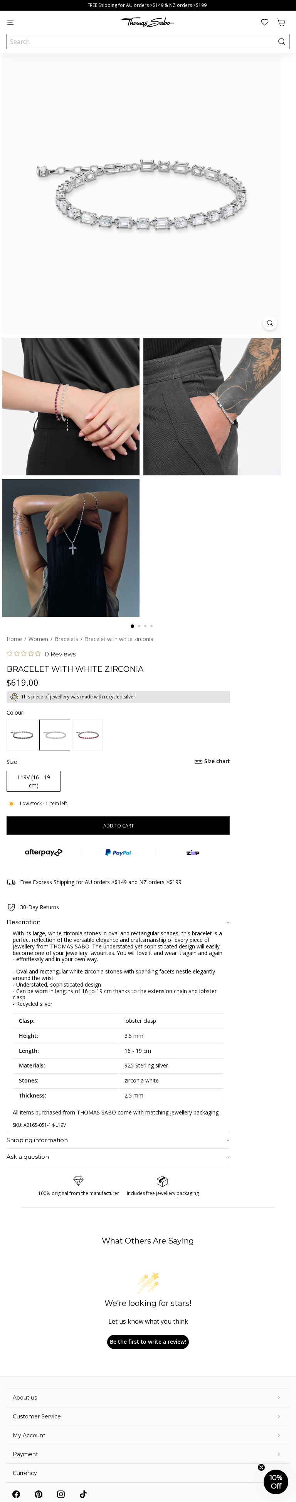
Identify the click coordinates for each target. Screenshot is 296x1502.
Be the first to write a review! (148, 1341)
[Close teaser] (261, 1467)
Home (14, 639)
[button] (276, 1482)
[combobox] (148, 41)
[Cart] (280, 22)
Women (38, 639)
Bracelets (66, 639)
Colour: (16, 712)
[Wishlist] (264, 22)
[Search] (281, 41)
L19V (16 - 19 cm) (33, 781)
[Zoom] (270, 323)
